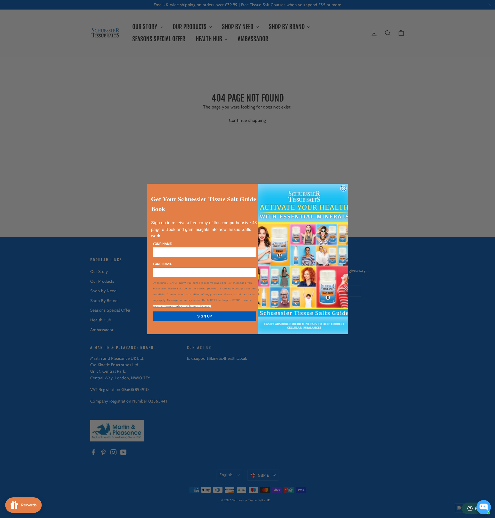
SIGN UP (204, 316)
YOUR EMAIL (162, 264)
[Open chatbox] (483, 507)
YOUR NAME (162, 244)
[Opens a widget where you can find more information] (475, 509)
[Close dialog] (343, 188)
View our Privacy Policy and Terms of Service (181, 306)
